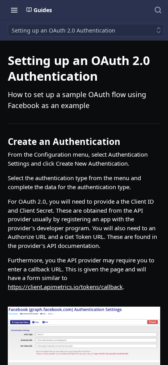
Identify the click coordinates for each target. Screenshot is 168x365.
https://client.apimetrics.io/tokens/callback (65, 287)
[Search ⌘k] (158, 10)
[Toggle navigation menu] (14, 10)
